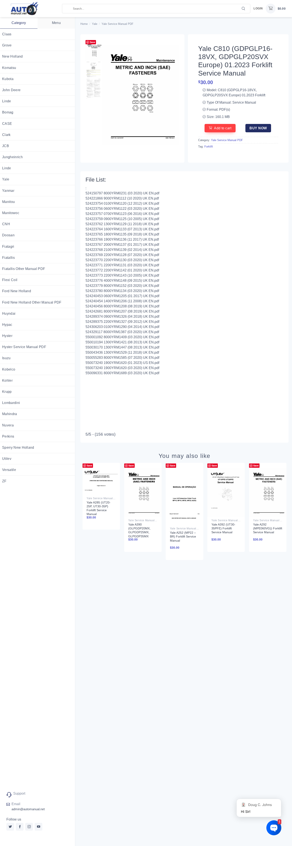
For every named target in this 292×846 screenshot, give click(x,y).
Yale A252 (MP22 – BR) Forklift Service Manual (183, 536)
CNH (6, 224)
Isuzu (6, 358)
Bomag (7, 112)
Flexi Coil (9, 280)
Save (92, 42)
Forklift (208, 146)
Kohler (7, 380)
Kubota (7, 79)
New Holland (12, 56)
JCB (5, 146)
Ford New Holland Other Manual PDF (32, 302)
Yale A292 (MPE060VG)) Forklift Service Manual (267, 528)
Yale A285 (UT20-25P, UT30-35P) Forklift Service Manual (99, 508)
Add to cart (222, 128)
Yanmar (8, 190)
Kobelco (8, 369)
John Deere (11, 90)
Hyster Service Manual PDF (24, 347)
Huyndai (8, 313)
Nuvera (8, 425)
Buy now (258, 128)
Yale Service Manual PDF (117, 23)
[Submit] (243, 8)
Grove (7, 45)
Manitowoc (10, 213)
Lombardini (11, 403)
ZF (4, 481)
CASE (7, 123)
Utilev (6, 458)
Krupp (7, 391)
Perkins (8, 436)
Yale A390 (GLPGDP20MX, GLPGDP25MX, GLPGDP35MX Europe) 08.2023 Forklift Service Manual (139, 536)
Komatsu (9, 68)
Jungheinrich (12, 157)
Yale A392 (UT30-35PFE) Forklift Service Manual (223, 528)
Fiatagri (8, 246)
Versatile (9, 470)
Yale (5, 179)
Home (84, 23)
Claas (7, 34)
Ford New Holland (16, 291)
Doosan (8, 235)
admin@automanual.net (28, 809)
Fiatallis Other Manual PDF (23, 269)
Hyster (7, 336)
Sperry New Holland (18, 447)
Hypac (7, 324)
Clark (6, 135)
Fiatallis (8, 257)
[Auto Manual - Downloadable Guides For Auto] (31, 8)
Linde (6, 101)
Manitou (8, 202)
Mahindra (9, 414)
